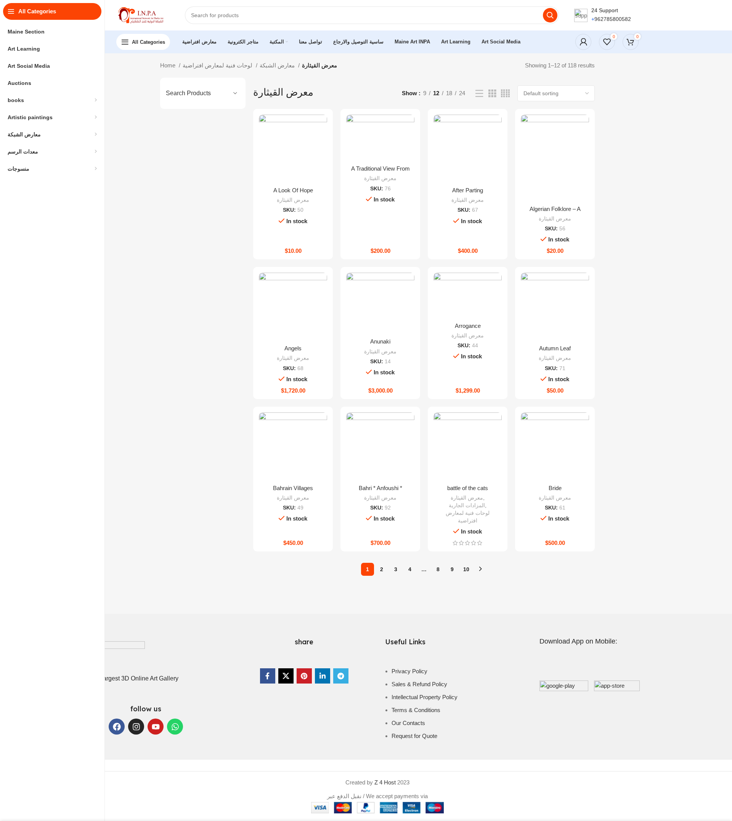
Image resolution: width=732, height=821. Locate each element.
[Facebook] (117, 727)
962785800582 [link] (612, 19)
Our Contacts (408, 723)
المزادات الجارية (467, 505)
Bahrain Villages (293, 488)
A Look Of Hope (293, 190)
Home (168, 65)
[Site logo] (143, 14)
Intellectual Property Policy (425, 697)
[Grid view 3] (492, 93)
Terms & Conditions (416, 710)
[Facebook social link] (267, 676)
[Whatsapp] (175, 727)
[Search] (550, 15)
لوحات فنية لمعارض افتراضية (218, 65)
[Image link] (107, 654)
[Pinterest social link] (304, 676)
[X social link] (286, 676)
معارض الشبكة (278, 65)
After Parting (467, 190)
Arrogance (468, 326)
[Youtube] (156, 727)
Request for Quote (414, 736)
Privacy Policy (409, 671)
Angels (293, 348)
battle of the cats (467, 488)
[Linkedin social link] (322, 676)
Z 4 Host (385, 782)
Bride (555, 488)
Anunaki (380, 341)
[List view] (479, 93)
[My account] (583, 42)
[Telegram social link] (340, 676)
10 (466, 569)
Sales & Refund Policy (419, 684)
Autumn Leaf (555, 348)
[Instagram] (136, 727)
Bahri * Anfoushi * (380, 488)
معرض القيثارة (293, 200)
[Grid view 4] (505, 93)
